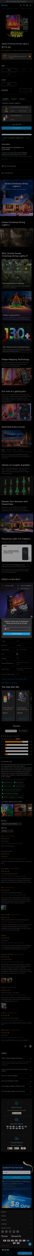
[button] (16, 629)
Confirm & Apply (16, 633)
